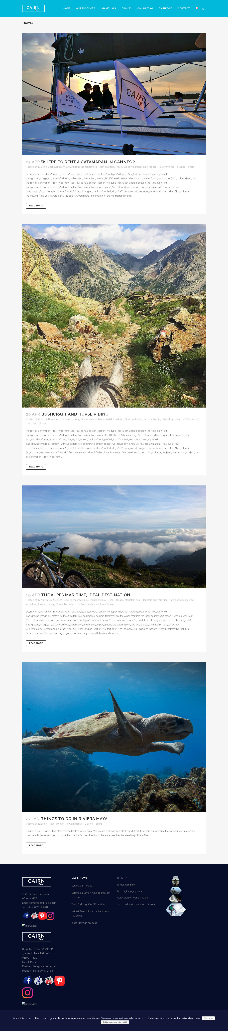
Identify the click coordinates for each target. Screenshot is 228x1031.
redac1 (152, 166)
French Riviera (89, 166)
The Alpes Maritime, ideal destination (85, 594)
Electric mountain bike (76, 600)
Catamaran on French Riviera (132, 897)
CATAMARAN (73, 166)
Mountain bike (89, 419)
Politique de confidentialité (115, 1022)
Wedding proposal (134, 166)
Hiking (77, 419)
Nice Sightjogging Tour (129, 891)
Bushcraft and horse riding (75, 414)
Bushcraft (67, 419)
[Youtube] (34, 919)
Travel (119, 166)
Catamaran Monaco (81, 885)
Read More (36, 206)
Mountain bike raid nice (111, 419)
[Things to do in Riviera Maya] (114, 737)
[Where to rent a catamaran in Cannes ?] (114, 94)
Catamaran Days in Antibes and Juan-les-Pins (91, 894)
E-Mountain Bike (126, 884)
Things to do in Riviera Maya (74, 818)
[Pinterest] (42, 919)
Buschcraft (54, 419)
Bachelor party (56, 166)
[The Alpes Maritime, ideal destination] (114, 537)
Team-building (106, 166)
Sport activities (134, 419)
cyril (61, 823)
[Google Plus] (38, 985)
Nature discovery (178, 600)
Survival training (153, 419)
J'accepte (208, 1018)
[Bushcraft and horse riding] (114, 316)
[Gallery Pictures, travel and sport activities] (176, 915)
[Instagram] (50, 919)
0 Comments (166, 166)
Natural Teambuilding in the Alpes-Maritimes (90, 913)
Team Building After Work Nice (87, 904)
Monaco (119, 600)
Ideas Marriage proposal (84, 923)
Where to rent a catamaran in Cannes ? (88, 161)
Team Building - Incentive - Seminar (136, 904)
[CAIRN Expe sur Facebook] (26, 919)
